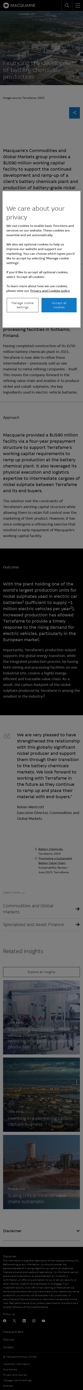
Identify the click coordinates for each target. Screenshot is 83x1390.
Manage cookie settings (22, 305)
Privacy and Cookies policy (50, 291)
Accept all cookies (59, 305)
